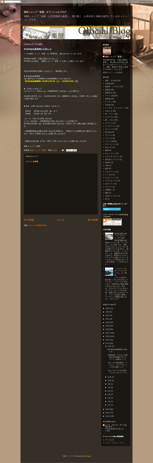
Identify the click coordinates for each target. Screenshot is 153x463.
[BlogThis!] (69, 150)
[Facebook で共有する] (73, 150)
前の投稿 (93, 219)
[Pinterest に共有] (76, 150)
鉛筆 (107, 168)
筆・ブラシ (109, 114)
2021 (108, 319)
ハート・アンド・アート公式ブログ (116, 426)
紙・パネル (109, 120)
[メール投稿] (62, 150)
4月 (109, 398)
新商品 (107, 90)
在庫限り (108, 190)
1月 (109, 405)
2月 (109, 401)
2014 (108, 343)
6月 (109, 391)
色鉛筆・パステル (112, 87)
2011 (108, 416)
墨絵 (107, 193)
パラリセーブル (111, 181)
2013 (108, 409)
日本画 (107, 105)
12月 (110, 346)
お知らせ (108, 111)
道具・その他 (110, 80)
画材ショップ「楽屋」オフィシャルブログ (45, 12)
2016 (108, 336)
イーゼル (108, 175)
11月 (110, 377)
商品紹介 (108, 93)
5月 (109, 394)
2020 (108, 322)
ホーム (61, 219)
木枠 (107, 165)
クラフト (108, 123)
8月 (109, 384)
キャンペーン (110, 153)
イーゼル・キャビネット (115, 108)
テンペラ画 (109, 141)
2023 (108, 312)
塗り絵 (107, 132)
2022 (108, 315)
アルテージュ (110, 172)
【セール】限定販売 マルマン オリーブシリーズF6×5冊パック (117, 365)
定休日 (107, 162)
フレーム (108, 135)
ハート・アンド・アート (115, 443)
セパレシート (110, 178)
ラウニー (108, 187)
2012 (108, 413)
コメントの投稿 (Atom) (37, 225)
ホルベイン (109, 184)
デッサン (108, 102)
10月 (110, 381)
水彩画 (107, 83)
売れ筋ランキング (112, 159)
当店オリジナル (111, 196)
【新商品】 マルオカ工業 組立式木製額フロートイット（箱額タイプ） (117, 357)
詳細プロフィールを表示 (113, 72)
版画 (107, 150)
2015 (108, 340)
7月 (109, 387)
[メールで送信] (67, 150)
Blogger (88, 456)
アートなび (109, 440)
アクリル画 (109, 96)
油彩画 (107, 99)
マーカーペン (110, 126)
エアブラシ (109, 117)
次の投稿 (29, 219)
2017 (108, 333)
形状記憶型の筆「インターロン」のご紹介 (120, 236)
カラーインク (110, 144)
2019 (108, 326)
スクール (108, 138)
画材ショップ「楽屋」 (114, 57)
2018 (108, 329)
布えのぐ (108, 147)
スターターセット (112, 156)
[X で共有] (71, 150)
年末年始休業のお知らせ (114, 429)
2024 (108, 308)
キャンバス (109, 129)
